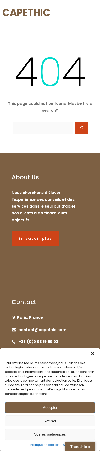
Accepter (50, 407)
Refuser (50, 421)
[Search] (81, 128)
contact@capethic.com (42, 329)
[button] (92, 353)
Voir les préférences (50, 434)
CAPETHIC (26, 12)
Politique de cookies (44, 445)
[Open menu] (74, 13)
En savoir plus (35, 238)
